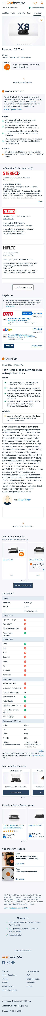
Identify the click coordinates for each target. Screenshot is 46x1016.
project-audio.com (37, 755)
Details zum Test (8, 180)
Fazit (29, 13)
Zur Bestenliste (19, 792)
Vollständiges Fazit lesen (13, 109)
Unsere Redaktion (9, 975)
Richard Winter (24, 500)
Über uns (5, 971)
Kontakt (30, 986)
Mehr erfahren (10, 306)
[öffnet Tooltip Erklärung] (32, 168)
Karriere (5, 983)
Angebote (21, 13)
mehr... (40, 201)
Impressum (6, 1001)
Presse (5, 979)
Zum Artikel (20, 864)
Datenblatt (37, 13)
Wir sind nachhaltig (37, 8)
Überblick (5, 13)
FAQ (28, 975)
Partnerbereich (8, 986)
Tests (13, 13)
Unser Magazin (33, 979)
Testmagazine (33, 971)
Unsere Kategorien (9, 990)
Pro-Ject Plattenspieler (10, 8)
